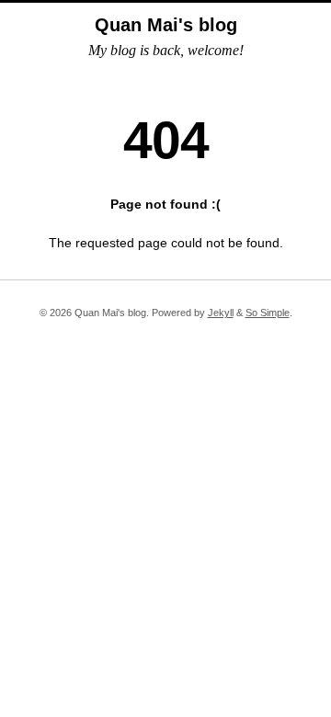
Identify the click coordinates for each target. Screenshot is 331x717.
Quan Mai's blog (166, 25)
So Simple (267, 312)
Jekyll (221, 312)
